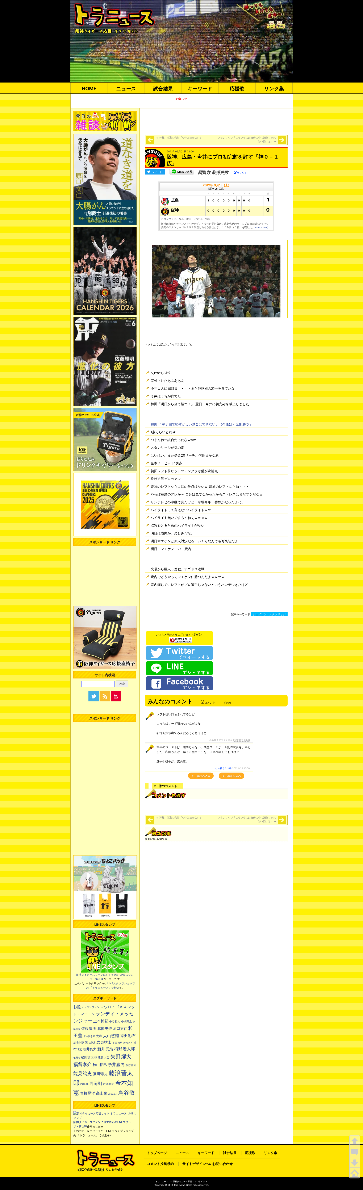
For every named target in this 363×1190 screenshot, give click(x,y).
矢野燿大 (120, 1056)
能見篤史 (82, 1073)
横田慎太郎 (89, 1057)
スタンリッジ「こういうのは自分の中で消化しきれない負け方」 (247, 139)
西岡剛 (95, 1083)
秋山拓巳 (100, 1064)
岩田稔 (90, 1042)
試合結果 (163, 88)
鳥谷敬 (126, 1092)
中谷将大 (114, 1021)
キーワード (200, 88)
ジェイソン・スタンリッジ (269, 614)
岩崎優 (78, 1042)
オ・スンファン (90, 1007)
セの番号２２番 (223, 768)
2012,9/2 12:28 (241, 739)
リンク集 (274, 88)
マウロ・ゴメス (113, 1006)
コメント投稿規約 (160, 1164)
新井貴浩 (105, 1048)
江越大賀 (103, 1057)
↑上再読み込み (200, 776)
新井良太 (89, 1049)
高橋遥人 (112, 1093)
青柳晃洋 (87, 1093)
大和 (99, 1036)
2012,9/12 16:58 (241, 768)
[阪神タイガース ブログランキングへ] (180, 639)
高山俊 (101, 1093)
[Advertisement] (216, 120)
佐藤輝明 (88, 1028)
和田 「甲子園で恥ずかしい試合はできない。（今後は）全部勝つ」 (202, 424)
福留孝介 (82, 1064)
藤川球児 (100, 1073)
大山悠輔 (111, 1035)
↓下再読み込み (231, 776)
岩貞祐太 (104, 1042)
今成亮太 (126, 1021)
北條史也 (104, 1028)
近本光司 (108, 1084)
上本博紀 (100, 1021)
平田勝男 (117, 1042)
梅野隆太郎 (124, 1048)
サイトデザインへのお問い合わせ (207, 1164)
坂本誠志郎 (89, 1036)
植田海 (76, 1057)
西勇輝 (84, 1084)
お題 (77, 1007)
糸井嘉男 (116, 1064)
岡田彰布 (128, 1035)
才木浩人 (128, 1042)
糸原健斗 (130, 1065)
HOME (89, 88)
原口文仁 (120, 1028)
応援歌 (237, 88)
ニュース (126, 88)
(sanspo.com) (261, 227)
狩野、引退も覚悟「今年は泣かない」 (179, 137)
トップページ (157, 1153)
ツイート (157, 172)
